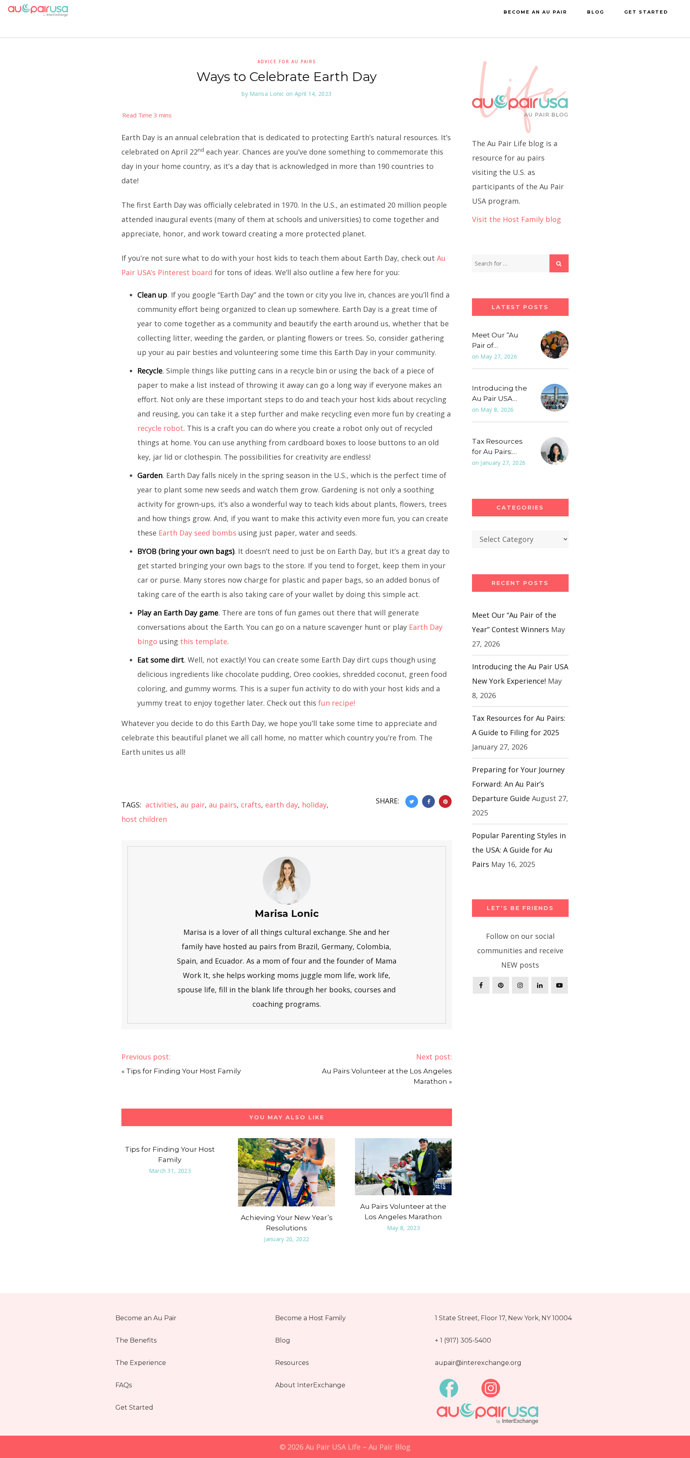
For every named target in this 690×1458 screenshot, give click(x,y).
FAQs (123, 1385)
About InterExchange (310, 1385)
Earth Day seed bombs (197, 533)
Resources (292, 1363)
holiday (314, 804)
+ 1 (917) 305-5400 (463, 1340)
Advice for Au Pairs (287, 61)
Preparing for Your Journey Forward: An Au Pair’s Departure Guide (518, 784)
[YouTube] (559, 985)
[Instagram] (520, 985)
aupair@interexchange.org (478, 1363)
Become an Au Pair (535, 12)
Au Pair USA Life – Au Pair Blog (357, 1447)
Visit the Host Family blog (516, 219)
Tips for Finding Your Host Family (183, 1071)
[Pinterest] (500, 985)
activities (160, 804)
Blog (595, 12)
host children (144, 819)
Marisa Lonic (267, 93)
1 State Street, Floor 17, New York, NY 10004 (503, 1318)
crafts (251, 804)
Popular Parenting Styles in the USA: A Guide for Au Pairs (519, 850)
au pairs (223, 804)
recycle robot (160, 428)
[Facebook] (481, 985)
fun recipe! (336, 703)
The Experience (140, 1363)
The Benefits (136, 1340)
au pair (192, 804)
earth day (281, 804)
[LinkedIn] (539, 985)
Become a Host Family (310, 1318)
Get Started (646, 12)
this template (203, 641)
